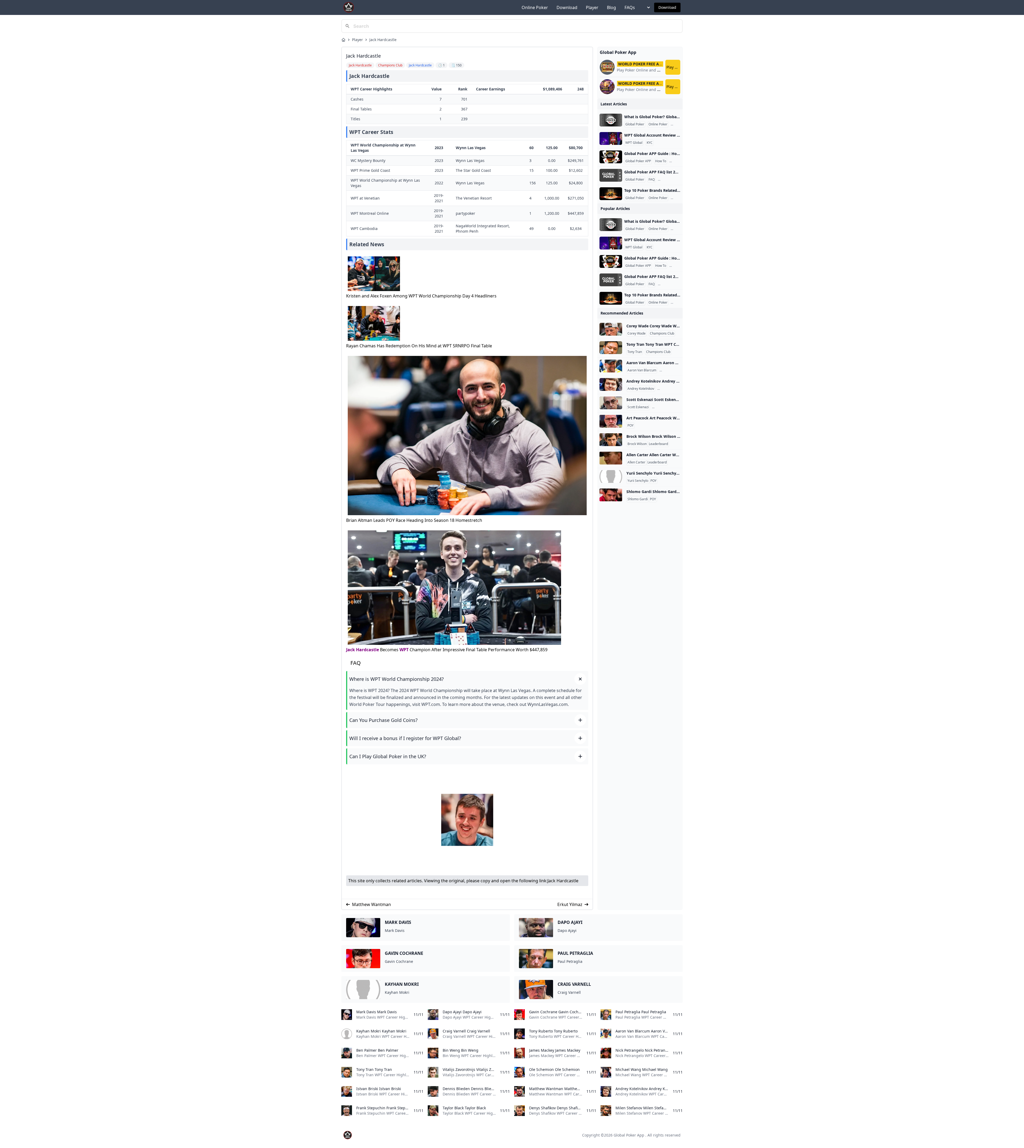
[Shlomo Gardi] (610, 494)
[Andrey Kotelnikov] (610, 384)
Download (567, 7)
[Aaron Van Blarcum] (610, 366)
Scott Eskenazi (638, 407)
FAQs (630, 7)
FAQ (652, 179)
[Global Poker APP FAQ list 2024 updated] (610, 175)
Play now (673, 67)
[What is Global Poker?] (610, 120)
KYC (650, 143)
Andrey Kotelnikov (640, 389)
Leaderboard (658, 444)
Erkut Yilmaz (569, 904)
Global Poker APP (638, 161)
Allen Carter (636, 462)
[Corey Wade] (610, 329)
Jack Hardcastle (383, 39)
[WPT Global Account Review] (610, 138)
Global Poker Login (673, 179)
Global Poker (634, 124)
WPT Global (633, 143)
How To (660, 161)
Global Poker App (629, 1135)
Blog (611, 7)
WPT (404, 650)
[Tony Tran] (610, 347)
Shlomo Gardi (637, 499)
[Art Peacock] (610, 421)
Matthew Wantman (371, 904)
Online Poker (535, 7)
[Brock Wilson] (610, 439)
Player (592, 7)
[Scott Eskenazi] (610, 402)
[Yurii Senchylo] (610, 476)
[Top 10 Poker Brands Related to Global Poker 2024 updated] (610, 193)
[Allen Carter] (610, 458)
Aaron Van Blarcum (641, 370)
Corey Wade (636, 333)
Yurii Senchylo (637, 481)
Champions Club (662, 333)
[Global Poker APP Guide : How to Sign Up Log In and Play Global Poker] (610, 156)
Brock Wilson (637, 444)
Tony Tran (634, 352)
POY (630, 425)
